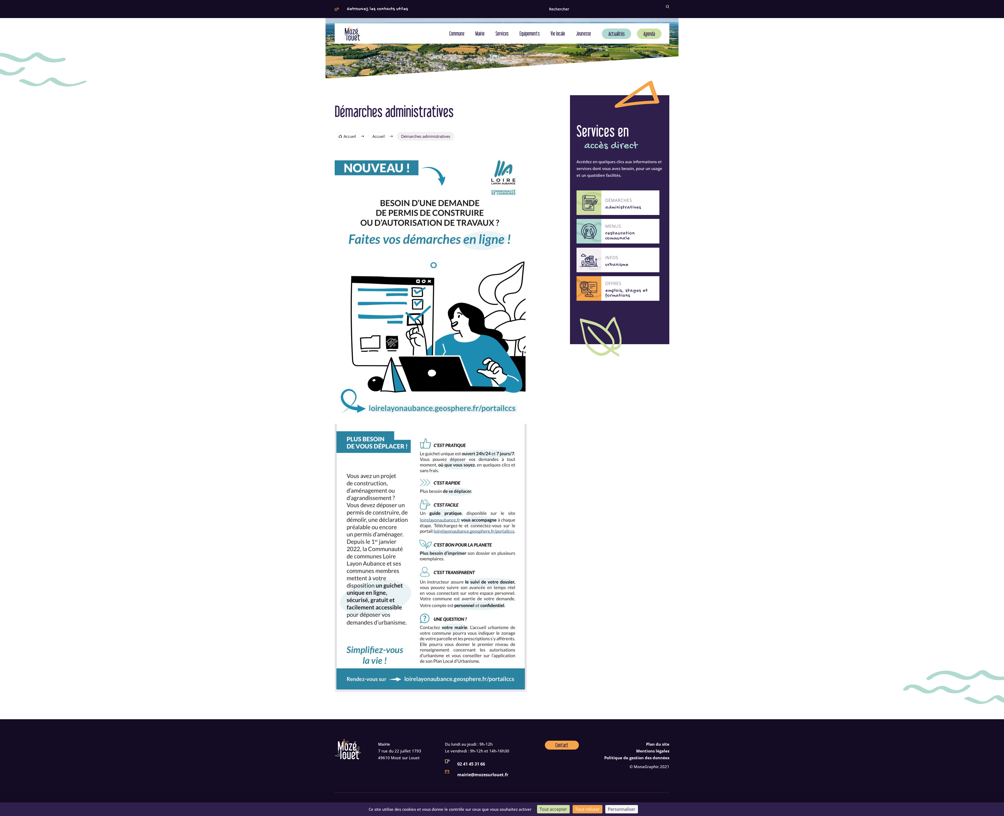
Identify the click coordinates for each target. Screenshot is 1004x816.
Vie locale (558, 33)
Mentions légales (652, 750)
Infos (611, 257)
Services (502, 33)
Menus (613, 226)
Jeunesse (583, 33)
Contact (561, 745)
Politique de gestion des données (636, 757)
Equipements (530, 33)
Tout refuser (587, 809)
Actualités (616, 34)
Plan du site (657, 744)
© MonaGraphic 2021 (649, 766)
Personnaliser (621, 809)
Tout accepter (553, 809)
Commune (456, 33)
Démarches (618, 200)
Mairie (479, 33)
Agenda (649, 34)
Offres (613, 283)
